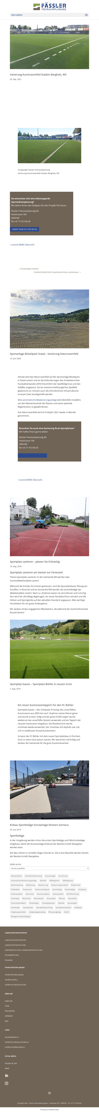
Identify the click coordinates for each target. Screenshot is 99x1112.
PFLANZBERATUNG (12, 955)
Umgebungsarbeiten (18, 912)
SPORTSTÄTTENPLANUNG (14, 975)
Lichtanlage (15, 898)
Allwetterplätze (16, 876)
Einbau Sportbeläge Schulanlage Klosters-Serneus (39, 825)
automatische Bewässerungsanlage (39, 399)
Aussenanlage (50, 876)
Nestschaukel (39, 898)
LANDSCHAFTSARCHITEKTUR (15, 940)
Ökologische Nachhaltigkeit (20, 916)
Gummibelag (57, 889)
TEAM (7, 1006)
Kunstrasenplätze (43, 894)
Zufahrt (66, 912)
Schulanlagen (34, 903)
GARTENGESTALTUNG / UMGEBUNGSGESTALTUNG (23, 950)
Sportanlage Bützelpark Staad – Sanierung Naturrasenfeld (44, 353)
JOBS (6, 1021)
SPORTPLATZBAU (11, 980)
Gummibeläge (70, 889)
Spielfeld (61, 903)
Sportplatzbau (28, 907)
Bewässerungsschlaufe (59, 885)
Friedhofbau (15, 889)
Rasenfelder (72, 898)
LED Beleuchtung (73, 894)
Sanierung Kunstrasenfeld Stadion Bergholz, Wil (38, 74)
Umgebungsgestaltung (37, 912)
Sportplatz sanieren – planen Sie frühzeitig (35, 561)
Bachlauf (43, 880)
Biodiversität (75, 885)
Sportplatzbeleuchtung (44, 907)
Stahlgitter (78, 907)
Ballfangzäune (68, 880)
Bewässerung (43, 885)
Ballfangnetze (54, 880)
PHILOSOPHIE (10, 1011)
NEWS (7, 1068)
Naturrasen (26, 898)
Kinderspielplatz (16, 894)
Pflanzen (62, 898)
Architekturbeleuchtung (33, 876)
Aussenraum (63, 876)
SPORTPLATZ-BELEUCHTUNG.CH (17, 1042)
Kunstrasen (30, 894)
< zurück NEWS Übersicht (22, 244)
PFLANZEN (9, 960)
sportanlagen (72, 903)
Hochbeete (82, 889)
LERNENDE (9, 1016)
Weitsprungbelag (55, 912)
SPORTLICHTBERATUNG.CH (15, 1047)
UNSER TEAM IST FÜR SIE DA (24, 229)
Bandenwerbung (17, 885)
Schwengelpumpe (48, 903)
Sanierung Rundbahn (18, 903)
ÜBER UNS (9, 1001)
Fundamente (27, 889)
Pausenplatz (51, 898)
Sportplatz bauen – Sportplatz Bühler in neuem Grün (41, 684)
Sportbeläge (15, 907)
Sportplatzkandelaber (63, 907)
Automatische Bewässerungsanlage (24, 880)
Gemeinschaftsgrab (42, 889)
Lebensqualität (58, 894)
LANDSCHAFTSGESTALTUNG (15, 945)
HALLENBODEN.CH (12, 1037)
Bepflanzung (30, 885)
